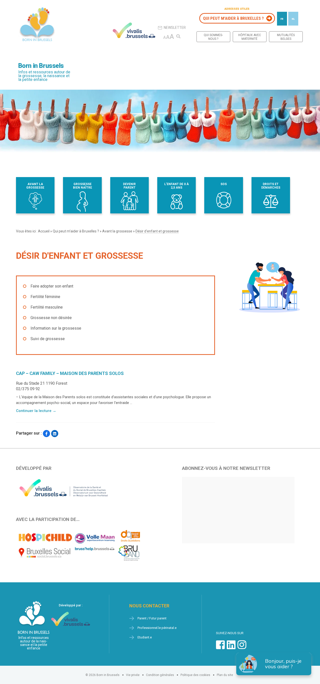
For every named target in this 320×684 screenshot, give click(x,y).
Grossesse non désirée (51, 317)
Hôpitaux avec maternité (249, 37)
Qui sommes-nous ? (213, 37)
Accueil (44, 231)
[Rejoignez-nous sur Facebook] (220, 647)
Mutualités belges (286, 37)
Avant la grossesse (117, 231)
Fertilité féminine (45, 296)
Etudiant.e (145, 637)
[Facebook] (46, 433)
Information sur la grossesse (55, 328)
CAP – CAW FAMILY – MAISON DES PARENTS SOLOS (70, 373)
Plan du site (225, 675)
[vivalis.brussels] (134, 30)
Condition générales (160, 675)
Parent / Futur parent (152, 618)
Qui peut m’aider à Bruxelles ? (233, 18)
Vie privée (133, 675)
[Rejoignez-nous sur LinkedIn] (231, 647)
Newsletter (175, 28)
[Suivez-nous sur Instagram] (242, 647)
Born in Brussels (41, 65)
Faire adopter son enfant (51, 286)
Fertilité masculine (46, 307)
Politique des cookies (195, 675)
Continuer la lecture (36, 410)
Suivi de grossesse (47, 338)
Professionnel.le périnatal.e (157, 628)
